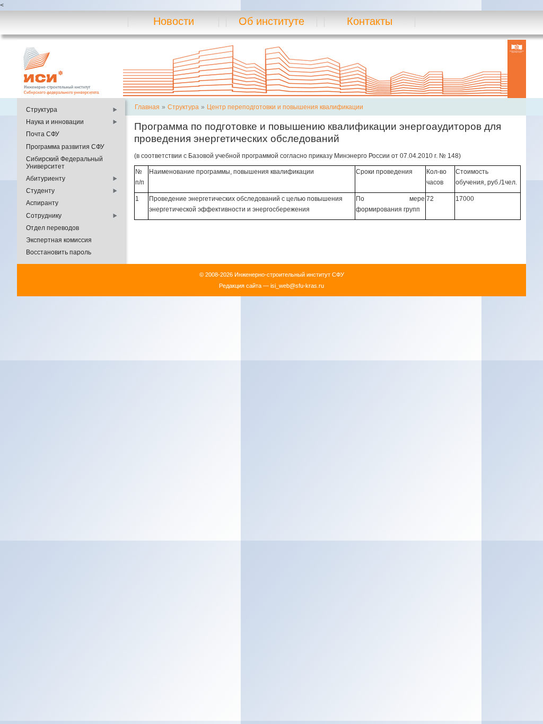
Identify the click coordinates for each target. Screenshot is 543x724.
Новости (173, 21)
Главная (147, 107)
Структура (41, 109)
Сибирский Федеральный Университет (64, 162)
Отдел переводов (52, 228)
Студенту (40, 191)
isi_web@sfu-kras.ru (297, 285)
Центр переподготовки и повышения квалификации (285, 107)
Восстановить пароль (58, 252)
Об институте (271, 21)
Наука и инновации (55, 122)
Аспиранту (42, 203)
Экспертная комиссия (59, 240)
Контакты (369, 21)
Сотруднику (44, 215)
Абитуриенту (45, 178)
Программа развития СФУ (65, 147)
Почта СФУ (42, 134)
